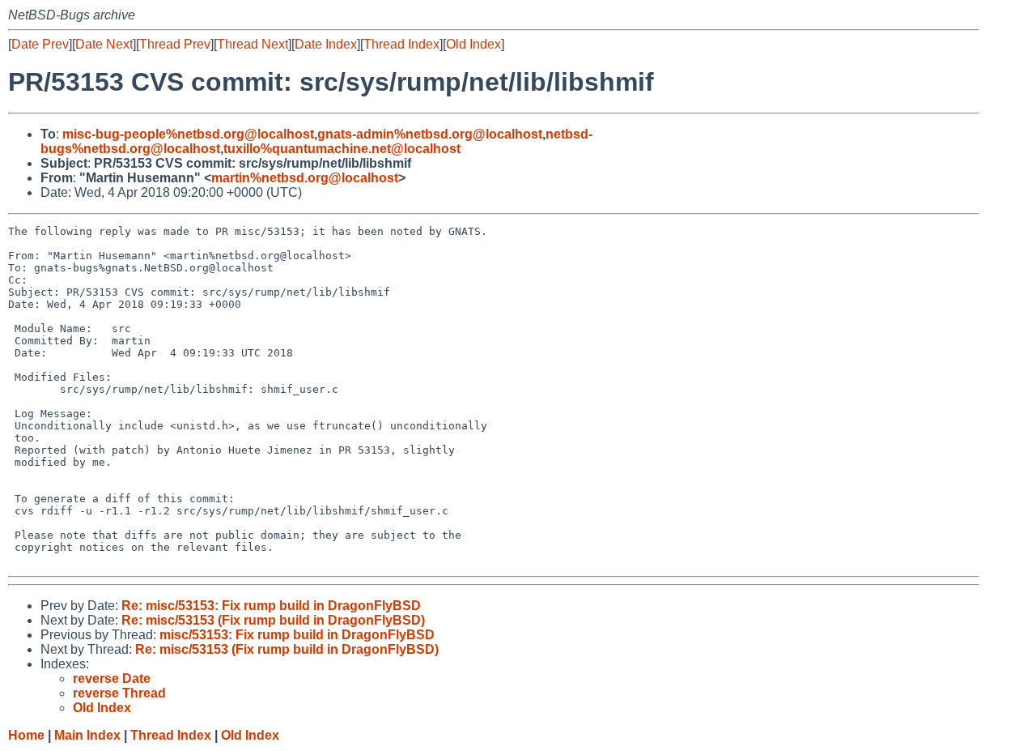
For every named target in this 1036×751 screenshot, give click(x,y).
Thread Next (252, 44)
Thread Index (401, 44)
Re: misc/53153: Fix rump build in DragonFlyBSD (271, 605)
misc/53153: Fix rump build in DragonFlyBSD (297, 635)
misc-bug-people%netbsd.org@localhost (188, 134)
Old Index (473, 44)
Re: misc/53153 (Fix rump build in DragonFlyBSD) (273, 620)
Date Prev (40, 44)
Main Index (87, 735)
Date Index (326, 44)
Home (26, 735)
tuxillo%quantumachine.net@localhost (342, 149)
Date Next (104, 44)
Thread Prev (174, 44)
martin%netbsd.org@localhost (304, 178)
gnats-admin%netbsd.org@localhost (429, 134)
